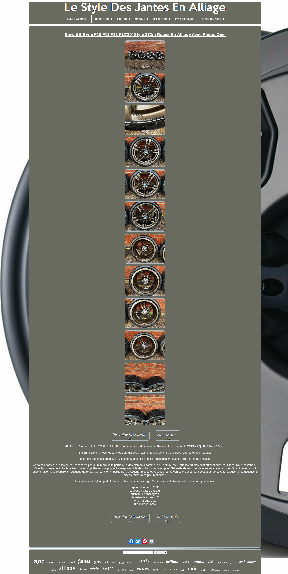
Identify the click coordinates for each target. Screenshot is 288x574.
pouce (130, 562)
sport (71, 562)
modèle (186, 562)
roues (143, 568)
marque (227, 570)
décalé (121, 563)
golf (211, 561)
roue (114, 562)
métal (131, 570)
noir (192, 568)
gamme (233, 562)
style (39, 561)
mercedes (169, 569)
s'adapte (222, 562)
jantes (84, 561)
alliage (67, 568)
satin (53, 570)
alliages (158, 562)
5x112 (108, 568)
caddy (204, 570)
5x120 (61, 562)
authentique (247, 562)
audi (144, 561)
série (94, 568)
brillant (172, 561)
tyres (97, 562)
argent (122, 569)
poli (106, 562)
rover (155, 569)
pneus (199, 561)
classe (82, 569)
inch (182, 570)
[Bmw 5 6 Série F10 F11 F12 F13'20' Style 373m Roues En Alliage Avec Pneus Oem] (145, 56)
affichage (215, 570)
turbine (236, 570)
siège (50, 562)
